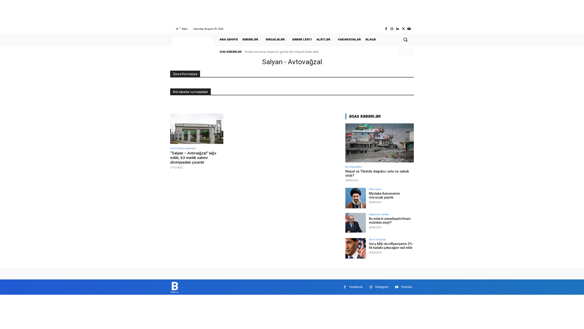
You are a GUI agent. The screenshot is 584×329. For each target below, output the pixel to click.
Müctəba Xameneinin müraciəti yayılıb (384, 195)
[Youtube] (409, 29)
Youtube (406, 287)
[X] (403, 29)
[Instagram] (392, 29)
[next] (409, 52)
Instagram (381, 287)
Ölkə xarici (375, 189)
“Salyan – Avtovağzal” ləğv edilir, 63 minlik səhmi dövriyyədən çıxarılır (193, 158)
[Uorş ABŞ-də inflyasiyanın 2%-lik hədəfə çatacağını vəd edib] (355, 248)
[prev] (402, 52)
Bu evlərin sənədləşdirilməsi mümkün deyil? (390, 220)
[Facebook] (386, 29)
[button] (405, 39)
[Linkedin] (397, 29)
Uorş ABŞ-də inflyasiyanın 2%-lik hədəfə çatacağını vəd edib (391, 245)
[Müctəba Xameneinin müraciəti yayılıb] (355, 198)
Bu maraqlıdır (353, 166)
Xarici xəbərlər (377, 239)
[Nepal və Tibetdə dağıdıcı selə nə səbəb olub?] (379, 142)
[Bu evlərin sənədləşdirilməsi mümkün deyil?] (355, 223)
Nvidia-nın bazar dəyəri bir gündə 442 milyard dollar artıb (282, 51)
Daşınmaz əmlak (379, 214)
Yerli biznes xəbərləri (183, 148)
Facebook (356, 287)
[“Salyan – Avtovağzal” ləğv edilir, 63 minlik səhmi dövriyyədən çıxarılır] (196, 129)
